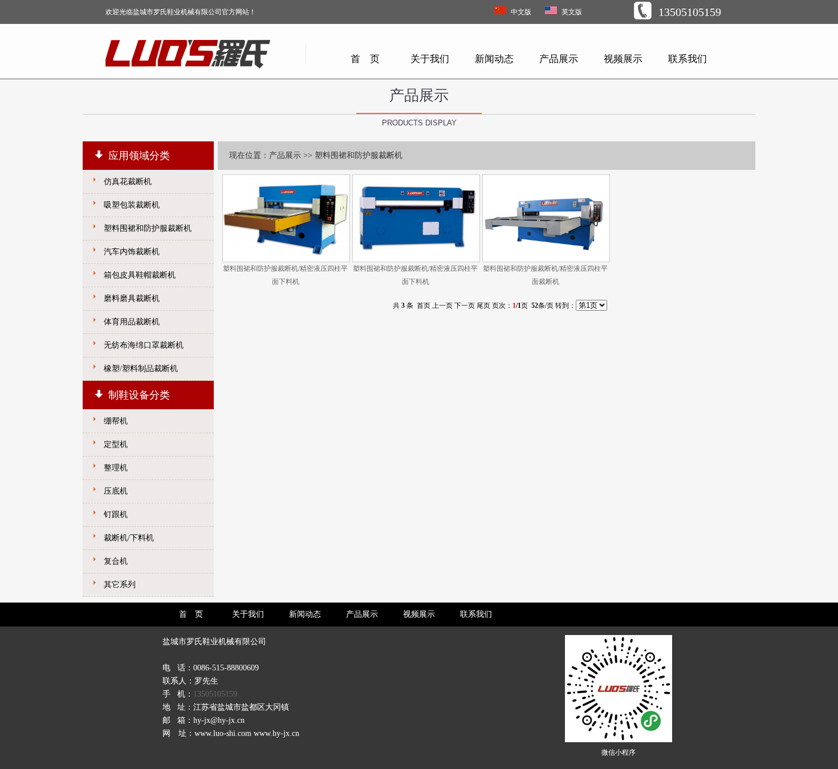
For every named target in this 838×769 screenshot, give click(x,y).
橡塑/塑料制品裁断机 (141, 368)
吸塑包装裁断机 (132, 205)
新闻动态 (494, 59)
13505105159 (215, 694)
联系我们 (687, 59)
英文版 (572, 12)
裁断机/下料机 (129, 538)
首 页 (365, 59)
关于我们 (429, 59)
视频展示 (623, 59)
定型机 (116, 444)
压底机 (116, 491)
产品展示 (558, 59)
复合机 (116, 561)
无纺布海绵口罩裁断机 (144, 345)
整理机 (116, 467)
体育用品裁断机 (132, 322)
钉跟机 (116, 514)
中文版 (521, 12)
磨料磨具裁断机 (132, 298)
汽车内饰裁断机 (132, 251)
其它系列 (120, 584)
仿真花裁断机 (128, 181)
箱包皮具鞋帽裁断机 (140, 275)
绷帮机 (116, 421)
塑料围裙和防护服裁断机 (148, 228)
